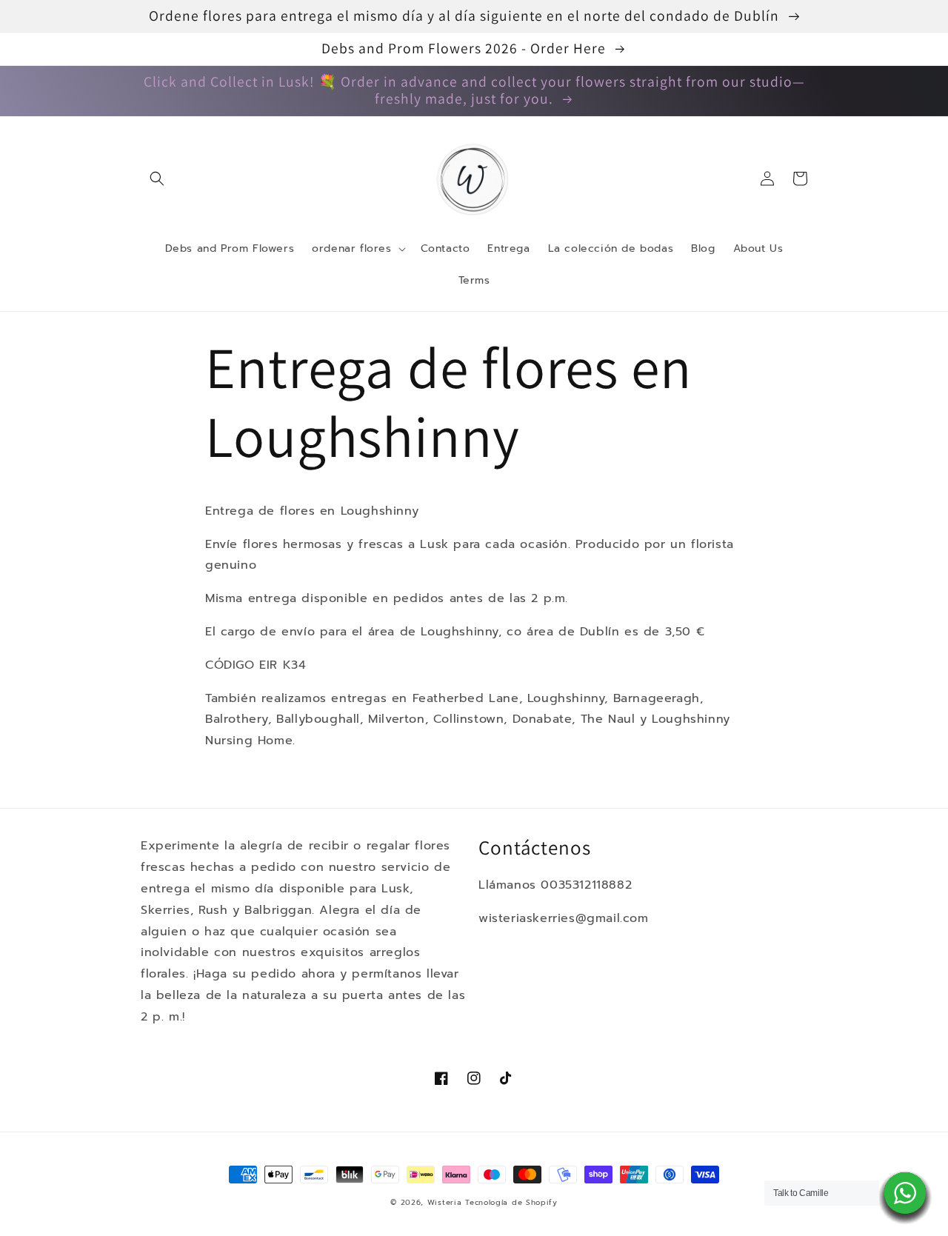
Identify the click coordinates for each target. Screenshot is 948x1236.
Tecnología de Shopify (511, 1202)
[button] (157, 178)
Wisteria (444, 1202)
